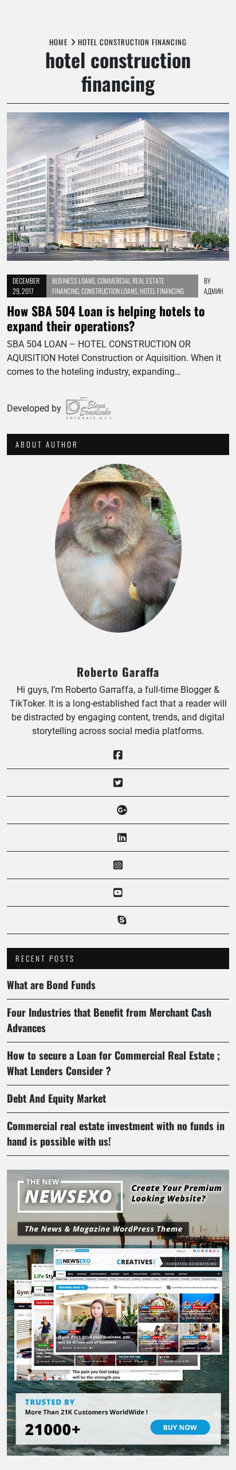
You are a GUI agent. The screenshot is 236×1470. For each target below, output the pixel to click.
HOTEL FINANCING (162, 291)
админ (213, 291)
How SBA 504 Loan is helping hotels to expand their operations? (106, 318)
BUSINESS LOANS (73, 280)
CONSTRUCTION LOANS (109, 291)
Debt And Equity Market (56, 1098)
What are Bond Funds (51, 984)
